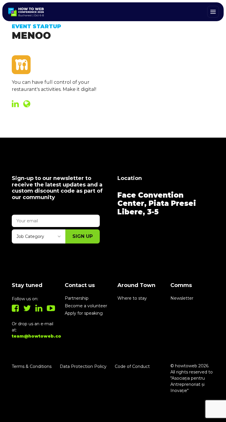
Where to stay (132, 298)
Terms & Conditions (31, 366)
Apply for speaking (84, 313)
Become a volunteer (86, 305)
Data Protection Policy (83, 366)
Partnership (77, 298)
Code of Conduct (132, 366)
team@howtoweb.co (36, 336)
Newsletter (181, 298)
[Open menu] (213, 12)
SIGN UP (82, 236)
